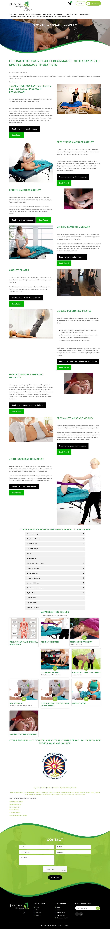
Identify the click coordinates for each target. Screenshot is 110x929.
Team (44, 14)
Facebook (77, 914)
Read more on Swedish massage (71, 257)
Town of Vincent (80, 795)
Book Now (81, 3)
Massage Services (36, 14)
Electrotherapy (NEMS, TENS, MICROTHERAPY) (48, 16)
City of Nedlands (80, 792)
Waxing (28, 14)
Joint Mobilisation (59, 14)
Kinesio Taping (66, 16)
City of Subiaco (55, 795)
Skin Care (21, 14)
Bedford (43, 788)
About (15, 14)
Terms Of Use (61, 915)
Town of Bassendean (16, 792)
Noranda (73, 788)
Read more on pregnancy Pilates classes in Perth (78, 361)
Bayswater (37, 788)
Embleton (56, 788)
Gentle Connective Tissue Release (51, 675)
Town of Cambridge (42, 792)
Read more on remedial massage (24, 129)
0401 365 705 (95, 3)
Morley (68, 788)
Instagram (81, 914)
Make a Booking (76, 675)
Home (10, 14)
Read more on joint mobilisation (24, 487)
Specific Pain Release (76, 644)
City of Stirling (37, 795)
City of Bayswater (29, 792)
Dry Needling (31, 16)
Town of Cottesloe (54, 792)
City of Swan (46, 795)
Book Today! (16, 135)
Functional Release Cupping (18, 16)
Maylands (62, 788)
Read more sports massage (22, 220)
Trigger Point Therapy (72, 14)
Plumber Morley (14, 810)
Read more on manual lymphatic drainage (27, 405)
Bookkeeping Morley (15, 804)
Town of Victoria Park (67, 795)
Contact (49, 14)
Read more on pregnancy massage (72, 446)
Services (38, 912)
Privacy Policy (61, 912)
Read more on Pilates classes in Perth (26, 298)
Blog (58, 907)
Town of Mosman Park (67, 792)
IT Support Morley (14, 812)
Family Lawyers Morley (16, 801)
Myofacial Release (85, 14)
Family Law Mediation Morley (18, 815)
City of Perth (90, 792)
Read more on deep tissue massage (73, 177)
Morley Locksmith (14, 807)
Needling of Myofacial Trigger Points (21, 705)
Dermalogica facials (62, 918)
